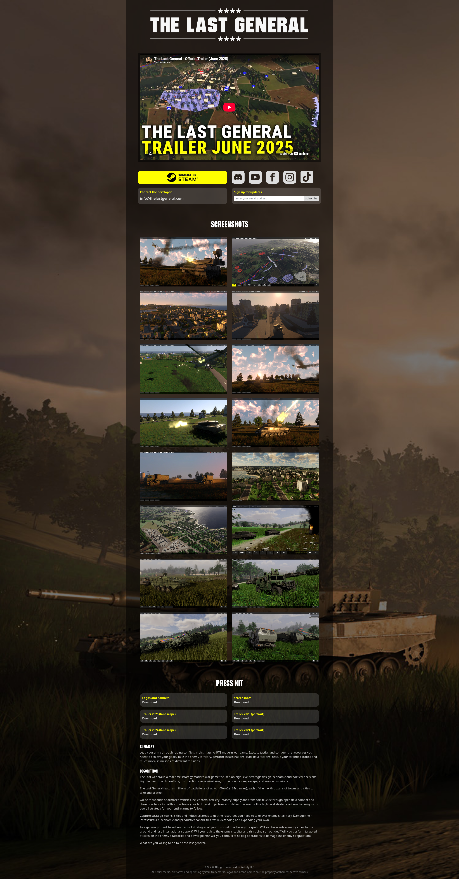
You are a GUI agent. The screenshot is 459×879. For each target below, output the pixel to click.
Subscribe (311, 198)
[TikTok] (307, 177)
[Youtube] (255, 177)
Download (149, 702)
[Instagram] (289, 177)
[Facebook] (272, 177)
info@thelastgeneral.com (162, 198)
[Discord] (238, 177)
